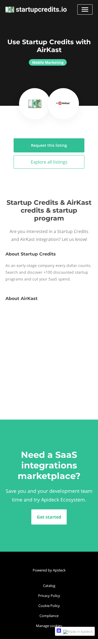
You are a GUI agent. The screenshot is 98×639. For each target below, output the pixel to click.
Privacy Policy (49, 595)
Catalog (49, 585)
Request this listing (49, 145)
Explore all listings (49, 162)
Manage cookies (49, 625)
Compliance (49, 615)
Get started (49, 517)
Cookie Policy (49, 605)
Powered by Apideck (49, 570)
